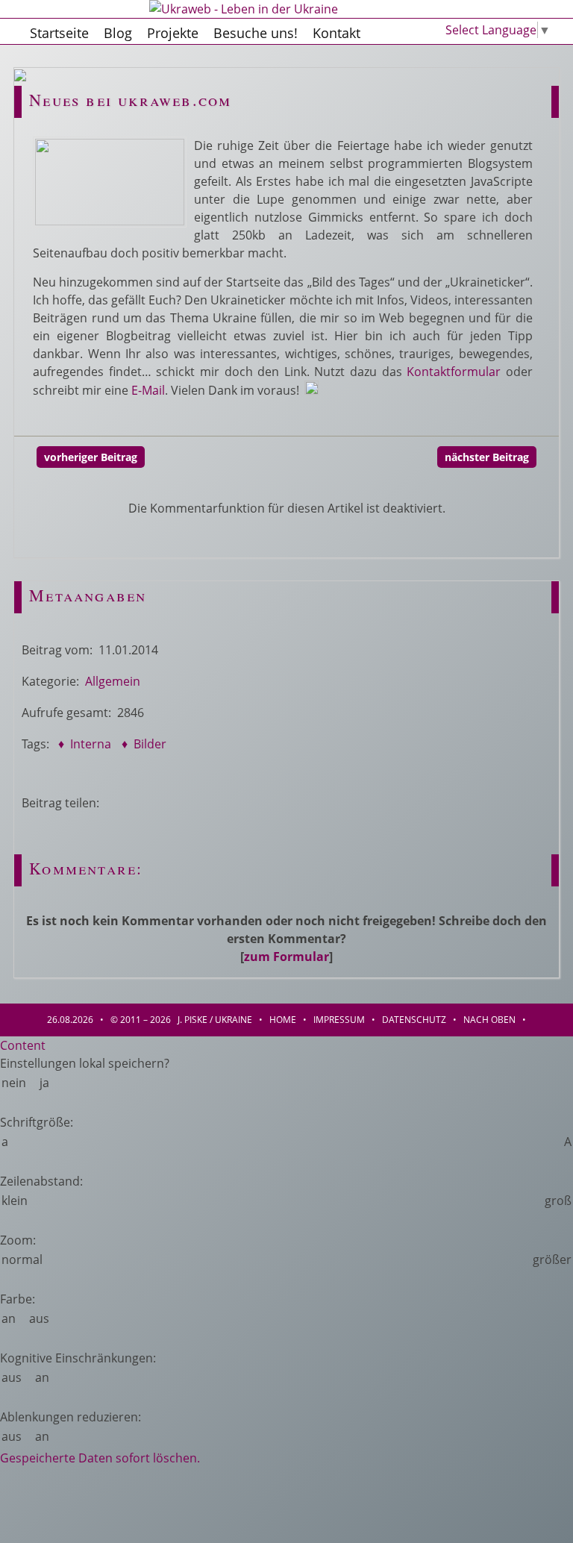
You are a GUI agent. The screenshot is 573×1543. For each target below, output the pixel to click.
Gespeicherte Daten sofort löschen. (100, 1458)
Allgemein (112, 681)
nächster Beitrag (487, 457)
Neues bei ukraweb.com (130, 99)
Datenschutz (414, 1019)
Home (282, 1019)
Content (23, 1045)
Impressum (339, 1019)
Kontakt (336, 33)
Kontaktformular (454, 371)
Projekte (172, 33)
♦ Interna (83, 744)
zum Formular (286, 956)
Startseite (59, 33)
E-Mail (148, 390)
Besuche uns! (255, 33)
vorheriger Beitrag (90, 457)
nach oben (489, 1019)
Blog (118, 33)
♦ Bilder (142, 744)
